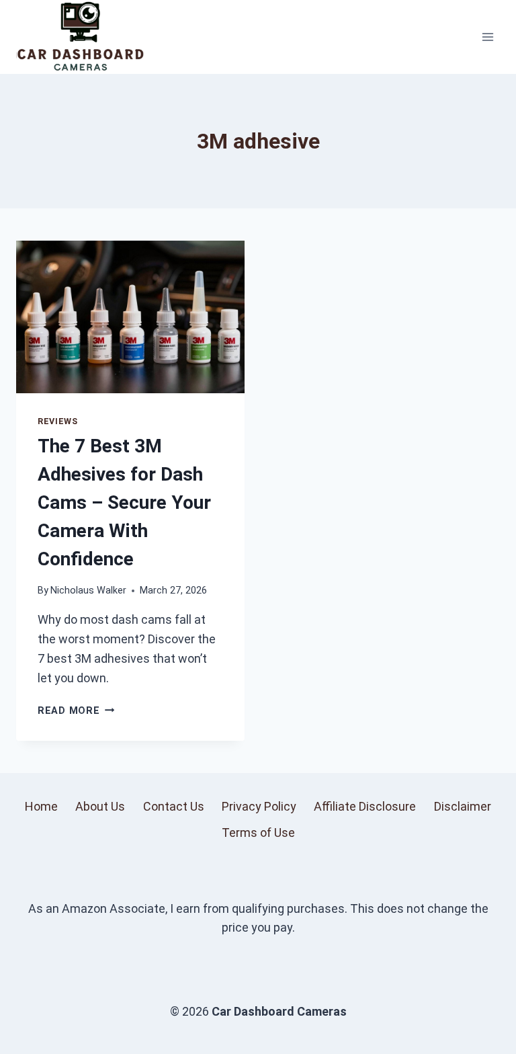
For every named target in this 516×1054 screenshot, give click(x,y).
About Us (100, 806)
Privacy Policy (259, 806)
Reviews (57, 421)
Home (41, 806)
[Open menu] (487, 36)
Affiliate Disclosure (365, 806)
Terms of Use (258, 832)
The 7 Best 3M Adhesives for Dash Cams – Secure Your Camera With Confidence (124, 502)
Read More (76, 711)
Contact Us (173, 806)
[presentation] (130, 317)
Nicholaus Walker (88, 590)
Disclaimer (462, 806)
